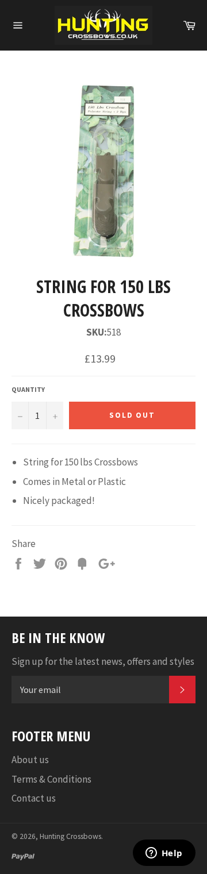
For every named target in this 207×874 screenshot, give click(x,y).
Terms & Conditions (51, 779)
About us (30, 759)
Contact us (34, 798)
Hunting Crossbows (70, 836)
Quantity (28, 389)
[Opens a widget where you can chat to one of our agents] (163, 854)
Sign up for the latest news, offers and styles (103, 661)
